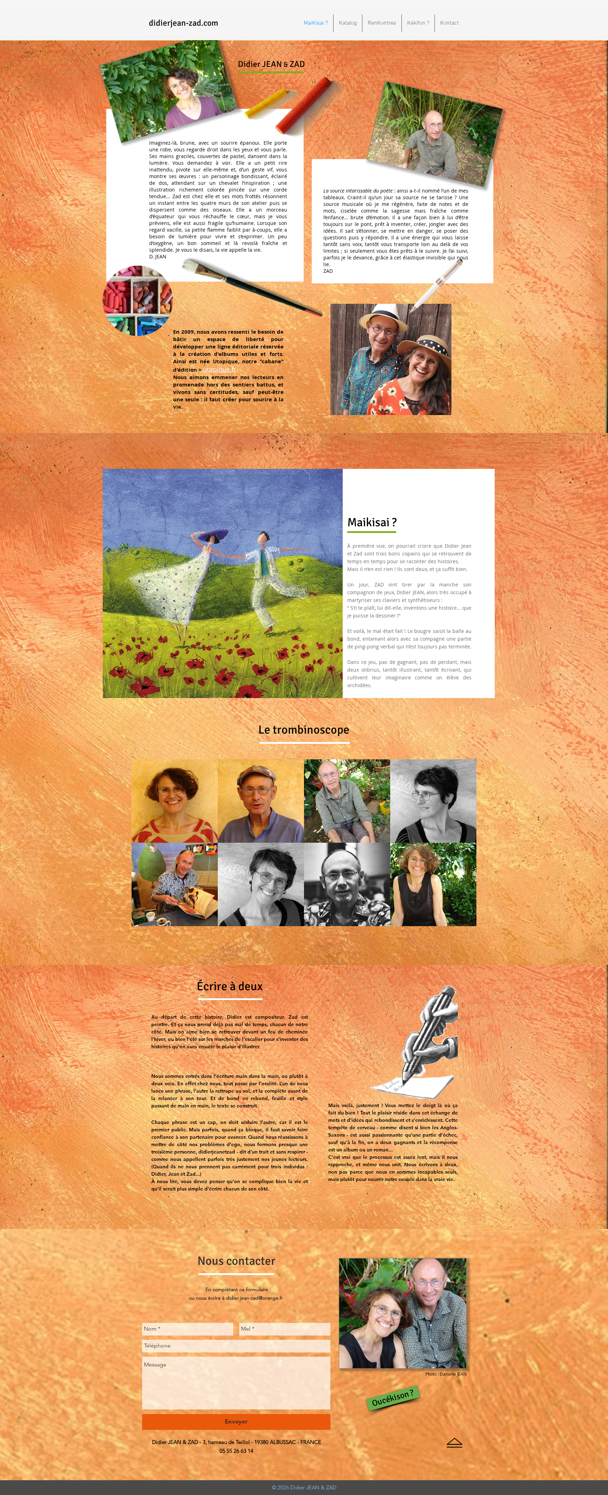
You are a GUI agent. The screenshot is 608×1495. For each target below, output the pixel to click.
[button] (175, 801)
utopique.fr (219, 369)
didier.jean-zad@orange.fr (254, 1298)
